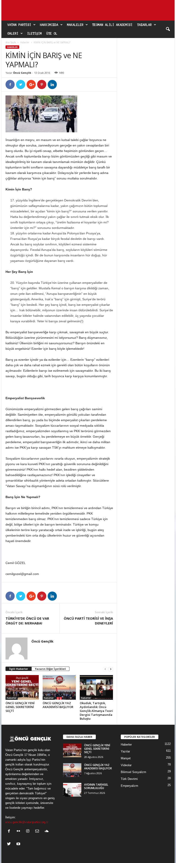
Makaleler (75, 25)
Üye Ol (52, 33)
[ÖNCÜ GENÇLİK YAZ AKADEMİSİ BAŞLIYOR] (59, 687)
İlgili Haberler (18, 668)
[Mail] (38, 831)
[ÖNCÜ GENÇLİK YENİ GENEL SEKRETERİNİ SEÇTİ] (22, 687)
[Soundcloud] (47, 831)
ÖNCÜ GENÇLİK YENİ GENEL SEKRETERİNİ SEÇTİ (20, 707)
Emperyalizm (129, 785)
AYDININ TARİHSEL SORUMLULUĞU (96, 786)
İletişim (34, 33)
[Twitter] (10, 844)
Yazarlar (144, 25)
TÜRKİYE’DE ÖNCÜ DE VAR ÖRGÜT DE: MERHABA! (27, 620)
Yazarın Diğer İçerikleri (50, 668)
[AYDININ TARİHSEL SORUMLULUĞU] (72, 790)
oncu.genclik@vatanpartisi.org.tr (26, 822)
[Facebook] (10, 831)
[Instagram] (28, 831)
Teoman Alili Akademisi (112, 25)
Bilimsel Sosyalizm (133, 772)
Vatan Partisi (19, 25)
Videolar (126, 765)
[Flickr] (19, 831)
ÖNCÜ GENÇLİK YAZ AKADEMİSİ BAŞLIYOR (58, 705)
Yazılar (125, 751)
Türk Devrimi (129, 779)
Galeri (13, 33)
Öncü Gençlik (22, 72)
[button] (168, 29)
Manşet (126, 758)
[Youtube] (19, 844)
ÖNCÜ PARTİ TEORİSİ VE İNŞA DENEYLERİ (88, 620)
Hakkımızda (49, 25)
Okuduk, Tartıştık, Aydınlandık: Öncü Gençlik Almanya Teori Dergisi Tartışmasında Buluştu (96, 711)
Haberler (24, 42)
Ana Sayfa (11, 42)
